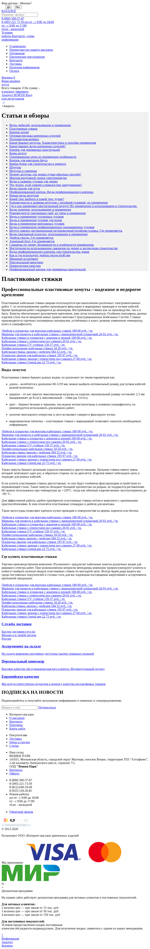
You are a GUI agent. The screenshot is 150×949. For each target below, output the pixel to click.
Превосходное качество (25, 265)
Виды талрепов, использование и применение (40, 209)
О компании (17, 46)
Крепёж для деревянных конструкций (34, 149)
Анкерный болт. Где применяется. (32, 241)
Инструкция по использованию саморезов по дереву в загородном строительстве (63, 248)
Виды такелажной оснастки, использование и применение (48, 234)
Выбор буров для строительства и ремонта (37, 163)
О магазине (17, 718)
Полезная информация (24, 67)
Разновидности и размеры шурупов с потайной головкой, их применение (58, 202)
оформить (22, 91)
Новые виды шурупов (24, 195)
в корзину (8, 91)
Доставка (15, 63)
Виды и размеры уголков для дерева (33, 181)
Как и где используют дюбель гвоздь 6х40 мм (39, 255)
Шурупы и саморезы (23, 171)
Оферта (14, 773)
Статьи (14, 745)
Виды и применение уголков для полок (35, 220)
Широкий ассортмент (23, 258)
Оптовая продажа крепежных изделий (35, 135)
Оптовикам (17, 53)
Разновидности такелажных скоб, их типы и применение (47, 213)
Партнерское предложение (27, 56)
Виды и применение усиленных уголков (36, 216)
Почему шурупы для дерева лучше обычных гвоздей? (45, 174)
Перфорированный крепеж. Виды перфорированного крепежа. (51, 192)
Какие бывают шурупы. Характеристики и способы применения (52, 142)
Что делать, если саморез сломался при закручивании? (45, 185)
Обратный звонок (21, 811)
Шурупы (15, 167)
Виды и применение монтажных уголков (36, 223)
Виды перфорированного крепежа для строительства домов (49, 251)
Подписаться (47, 707)
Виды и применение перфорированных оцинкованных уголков (51, 227)
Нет (18, 7)
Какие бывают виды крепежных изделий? (37, 146)
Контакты (15, 60)
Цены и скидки (19, 742)
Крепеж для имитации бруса (28, 160)
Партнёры (16, 725)
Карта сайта (17, 728)
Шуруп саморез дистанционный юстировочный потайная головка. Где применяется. (66, 230)
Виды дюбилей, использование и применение (40, 125)
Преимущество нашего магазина (31, 49)
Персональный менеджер (26, 262)
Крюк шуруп (18, 153)
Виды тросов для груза (24, 188)
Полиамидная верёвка (24, 139)
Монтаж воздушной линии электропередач (38, 178)
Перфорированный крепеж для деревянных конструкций (47, 269)
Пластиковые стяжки (23, 128)
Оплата (14, 70)
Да (8, 7)
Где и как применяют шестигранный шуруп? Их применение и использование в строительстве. (73, 206)
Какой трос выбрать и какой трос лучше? (36, 199)
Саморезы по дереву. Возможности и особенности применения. (51, 244)
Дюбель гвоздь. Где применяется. (31, 237)
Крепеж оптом (19, 132)
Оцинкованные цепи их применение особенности (42, 156)
